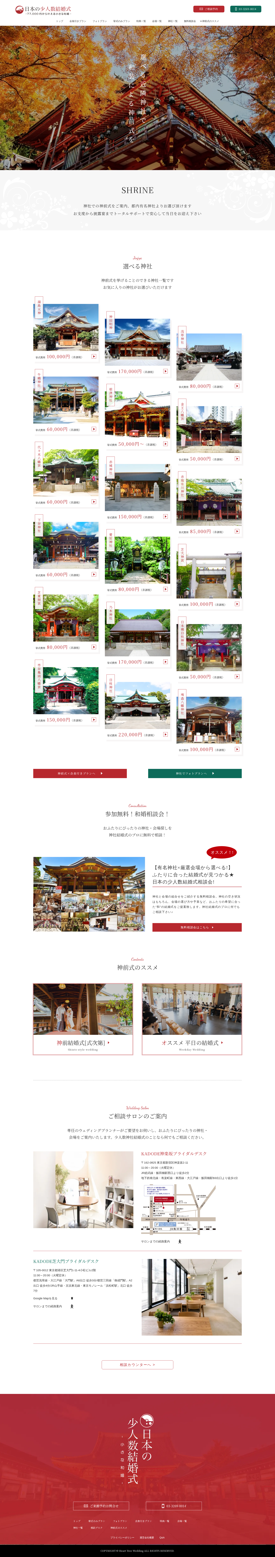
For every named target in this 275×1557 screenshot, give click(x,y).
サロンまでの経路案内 (155, 1241)
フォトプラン (100, 21)
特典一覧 (141, 21)
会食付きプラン (78, 21)
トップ (59, 21)
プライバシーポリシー (122, 1537)
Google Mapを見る (45, 1298)
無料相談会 (190, 21)
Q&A (162, 1537)
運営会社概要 (147, 1537)
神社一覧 (173, 21)
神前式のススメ (210, 21)
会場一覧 (157, 21)
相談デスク (96, 1527)
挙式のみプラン (121, 21)
